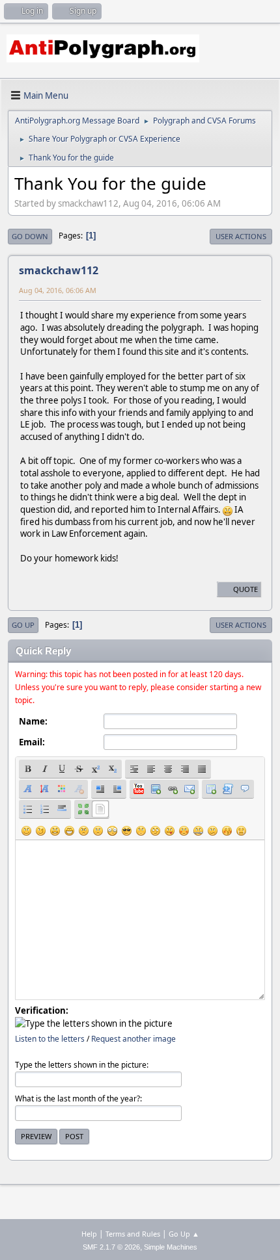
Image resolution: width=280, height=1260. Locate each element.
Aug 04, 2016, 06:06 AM (57, 290)
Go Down (30, 236)
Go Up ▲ (184, 1234)
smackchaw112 (58, 270)
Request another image (133, 1038)
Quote (245, 589)
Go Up (23, 625)
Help (89, 1234)
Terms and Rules (132, 1234)
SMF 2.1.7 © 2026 (111, 1247)
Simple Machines (170, 1247)
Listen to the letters (50, 1038)
